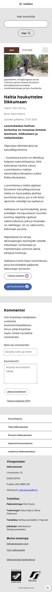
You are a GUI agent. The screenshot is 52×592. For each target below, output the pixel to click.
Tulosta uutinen (15, 275)
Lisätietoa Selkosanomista (21, 451)
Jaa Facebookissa (15, 286)
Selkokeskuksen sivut (17, 543)
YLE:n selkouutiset (16, 550)
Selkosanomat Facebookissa (21, 559)
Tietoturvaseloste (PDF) (18, 400)
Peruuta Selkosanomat (20, 435)
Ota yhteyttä (15, 418)
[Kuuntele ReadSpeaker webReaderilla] (45, 50)
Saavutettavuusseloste (20, 443)
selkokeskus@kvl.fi (28, 490)
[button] (45, 50)
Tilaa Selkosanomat (18, 426)
